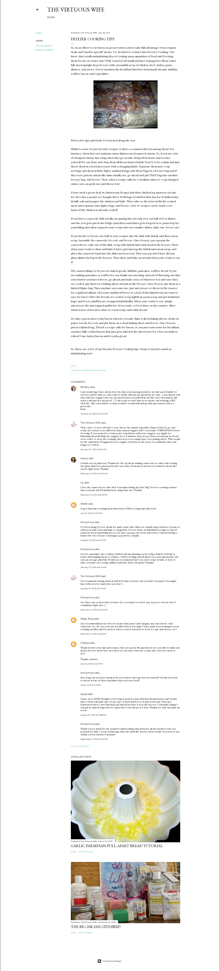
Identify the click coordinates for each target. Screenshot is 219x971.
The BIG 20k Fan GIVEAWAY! (96, 926)
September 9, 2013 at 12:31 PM (94, 739)
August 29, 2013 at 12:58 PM (93, 715)
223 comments (86, 932)
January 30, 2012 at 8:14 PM (93, 449)
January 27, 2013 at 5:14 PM (93, 588)
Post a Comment (80, 746)
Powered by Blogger (112, 961)
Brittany (84, 387)
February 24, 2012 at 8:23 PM (94, 495)
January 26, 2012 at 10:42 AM (94, 414)
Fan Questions (44, 45)
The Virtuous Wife (75, 9)
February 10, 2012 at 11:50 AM (93, 473)
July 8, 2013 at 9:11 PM (90, 685)
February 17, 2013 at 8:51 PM (93, 634)
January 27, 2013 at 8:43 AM (93, 567)
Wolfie (84, 503)
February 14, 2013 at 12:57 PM (93, 610)
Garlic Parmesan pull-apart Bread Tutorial (117, 845)
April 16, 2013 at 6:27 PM (91, 664)
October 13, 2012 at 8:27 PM (93, 540)
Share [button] (39, 32)
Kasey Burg (86, 618)
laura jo (84, 458)
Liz (82, 482)
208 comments (86, 851)
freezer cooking (44, 49)
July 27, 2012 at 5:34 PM (91, 513)
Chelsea (84, 642)
